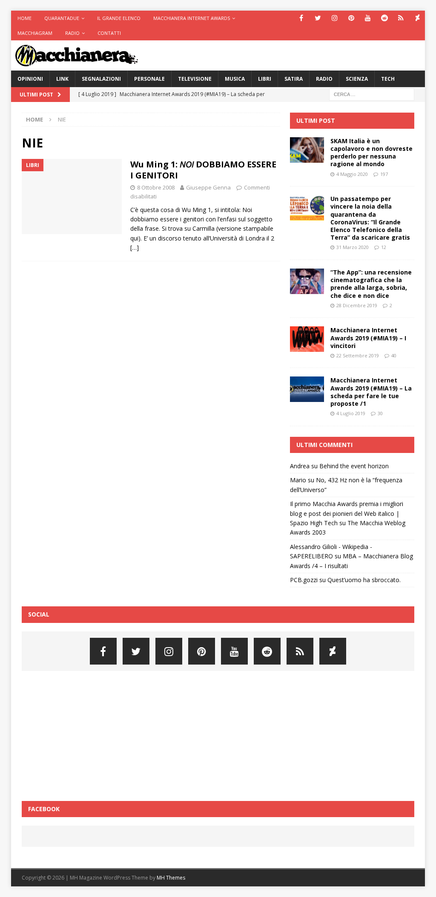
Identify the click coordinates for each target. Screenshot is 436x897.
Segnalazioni (101, 78)
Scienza (357, 78)
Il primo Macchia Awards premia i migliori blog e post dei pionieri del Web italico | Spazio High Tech (346, 513)
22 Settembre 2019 (357, 355)
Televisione (195, 78)
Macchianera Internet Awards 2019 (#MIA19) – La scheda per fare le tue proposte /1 (371, 391)
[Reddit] (384, 18)
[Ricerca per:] (371, 94)
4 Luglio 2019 (350, 413)
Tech (388, 78)
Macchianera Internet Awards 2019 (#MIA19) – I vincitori (368, 337)
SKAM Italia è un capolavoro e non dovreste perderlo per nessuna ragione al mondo (371, 152)
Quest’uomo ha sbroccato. (364, 580)
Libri (264, 78)
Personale (149, 78)
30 (380, 413)
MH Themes (171, 877)
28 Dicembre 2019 (356, 305)
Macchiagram (34, 33)
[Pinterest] (351, 18)
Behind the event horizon (354, 466)
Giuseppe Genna (208, 187)
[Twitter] (317, 18)
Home (24, 18)
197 (384, 174)
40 (393, 355)
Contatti (109, 33)
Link (62, 78)
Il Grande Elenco (119, 18)
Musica (235, 78)
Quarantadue (61, 18)
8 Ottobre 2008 (156, 187)
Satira (293, 78)
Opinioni (30, 78)
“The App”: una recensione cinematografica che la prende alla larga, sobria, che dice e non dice (371, 284)
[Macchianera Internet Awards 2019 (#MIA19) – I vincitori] (307, 339)
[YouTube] (367, 18)
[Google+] (400, 18)
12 (383, 247)
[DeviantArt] (417, 18)
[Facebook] (301, 18)
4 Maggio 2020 (352, 174)
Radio (72, 33)
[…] (134, 247)
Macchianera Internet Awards (191, 18)
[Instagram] (334, 18)
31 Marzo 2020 (352, 247)
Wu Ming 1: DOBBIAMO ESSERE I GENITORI (203, 169)
